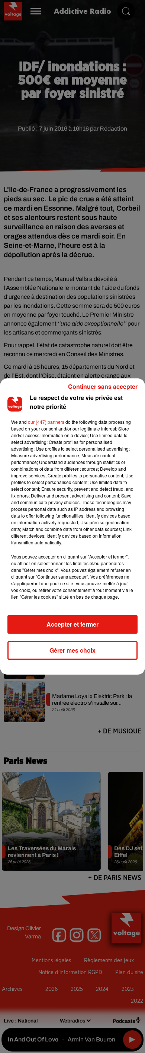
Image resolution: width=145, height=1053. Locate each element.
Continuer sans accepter (103, 386)
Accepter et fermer (72, 624)
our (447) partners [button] (46, 422)
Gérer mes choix (72, 650)
